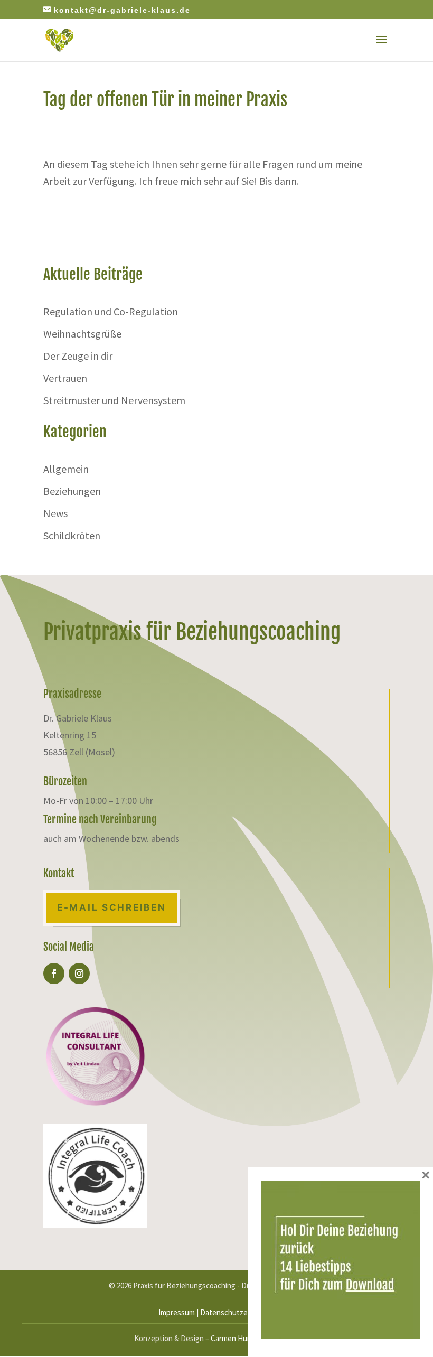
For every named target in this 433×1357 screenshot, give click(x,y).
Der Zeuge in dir (77, 355)
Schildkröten (71, 535)
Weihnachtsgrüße (82, 333)
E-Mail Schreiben (111, 907)
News (55, 513)
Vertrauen (65, 378)
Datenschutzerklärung (237, 1312)
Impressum (176, 1312)
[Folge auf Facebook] (53, 973)
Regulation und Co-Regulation (110, 311)
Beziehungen (72, 491)
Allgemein (66, 468)
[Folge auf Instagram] (79, 973)
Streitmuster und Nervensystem (114, 400)
